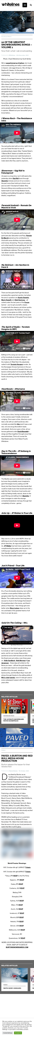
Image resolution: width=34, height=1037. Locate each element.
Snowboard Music (6, 36)
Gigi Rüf (16, 178)
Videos (3, 750)
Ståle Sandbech (9, 660)
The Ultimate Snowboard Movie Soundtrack (14, 711)
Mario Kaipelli (6, 300)
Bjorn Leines (14, 608)
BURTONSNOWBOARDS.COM (17, 947)
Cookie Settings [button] (7, 1033)
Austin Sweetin (23, 297)
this (18, 424)
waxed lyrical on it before (15, 63)
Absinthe (4, 181)
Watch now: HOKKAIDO (14, 979)
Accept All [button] (18, 1033)
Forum (27, 302)
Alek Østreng (20, 660)
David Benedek (22, 431)
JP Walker (7, 546)
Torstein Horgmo (17, 364)
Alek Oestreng (20, 300)
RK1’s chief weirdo (8, 677)
